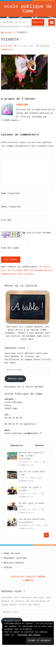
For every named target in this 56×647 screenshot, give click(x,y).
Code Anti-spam (10, 248)
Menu (51, 22)
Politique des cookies (29, 635)
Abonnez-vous (15, 378)
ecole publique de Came (28, 9)
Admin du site (12, 553)
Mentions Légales (14, 563)
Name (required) (10, 193)
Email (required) (11, 207)
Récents (39, 445)
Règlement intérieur (15, 558)
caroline (22, 104)
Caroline (8, 46)
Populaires (16, 445)
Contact (8, 567)
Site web (6, 220)
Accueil (8, 32)
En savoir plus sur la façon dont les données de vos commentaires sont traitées (26, 270)
